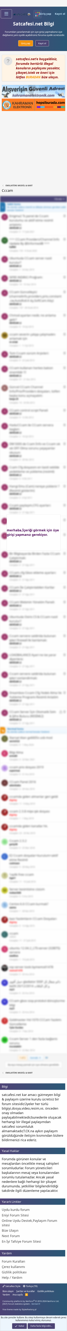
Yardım (6, 1294)
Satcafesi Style (12, 1286)
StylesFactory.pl (29, 1309)
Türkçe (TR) (31, 1286)
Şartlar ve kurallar (25, 1291)
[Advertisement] (33, 147)
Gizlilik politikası (45, 1291)
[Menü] (6, 13)
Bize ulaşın (8, 1291)
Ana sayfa (18, 1294)
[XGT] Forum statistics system (21, 1303)
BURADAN (33, 77)
